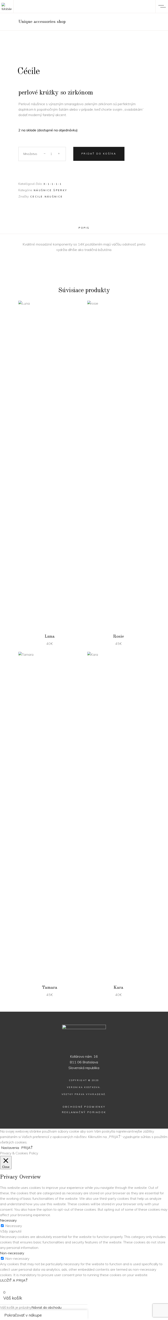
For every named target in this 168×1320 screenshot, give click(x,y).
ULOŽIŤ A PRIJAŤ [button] (14, 1280)
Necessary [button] (8, 1220)
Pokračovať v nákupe (23, 1315)
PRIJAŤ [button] (27, 1147)
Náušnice (43, 190)
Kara (118, 987)
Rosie (118, 636)
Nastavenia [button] (10, 1147)
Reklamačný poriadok (84, 1112)
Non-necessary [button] (12, 1253)
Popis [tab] (84, 227)
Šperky (60, 190)
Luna (50, 636)
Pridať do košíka (98, 153)
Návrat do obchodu (46, 1307)
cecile (36, 196)
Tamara (49, 987)
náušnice (54, 196)
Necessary (13, 1226)
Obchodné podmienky (84, 1106)
